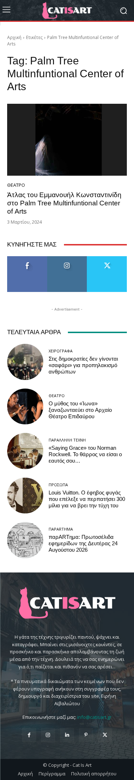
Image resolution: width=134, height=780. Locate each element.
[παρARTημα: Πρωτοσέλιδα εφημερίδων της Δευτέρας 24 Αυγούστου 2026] (25, 540)
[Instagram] (48, 735)
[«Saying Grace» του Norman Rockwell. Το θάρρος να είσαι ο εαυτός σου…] (25, 451)
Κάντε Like (27, 259)
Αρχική (14, 37)
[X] (105, 735)
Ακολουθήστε (67, 259)
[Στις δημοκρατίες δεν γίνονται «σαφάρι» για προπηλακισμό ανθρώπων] (25, 362)
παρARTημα (61, 529)
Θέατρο (16, 185)
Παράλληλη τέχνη (67, 440)
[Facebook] (29, 735)
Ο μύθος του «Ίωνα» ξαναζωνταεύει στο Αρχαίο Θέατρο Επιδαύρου (80, 410)
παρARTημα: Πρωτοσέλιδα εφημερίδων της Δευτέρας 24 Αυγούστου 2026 (83, 543)
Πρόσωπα (58, 485)
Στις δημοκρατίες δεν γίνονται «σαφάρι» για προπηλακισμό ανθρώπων (83, 365)
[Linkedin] (67, 735)
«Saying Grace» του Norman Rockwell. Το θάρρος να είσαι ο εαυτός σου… (85, 454)
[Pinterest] (86, 735)
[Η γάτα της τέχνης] (67, 10)
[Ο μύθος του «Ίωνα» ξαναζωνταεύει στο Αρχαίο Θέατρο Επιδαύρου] (25, 407)
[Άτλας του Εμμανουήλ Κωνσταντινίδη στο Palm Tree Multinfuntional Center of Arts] (67, 140)
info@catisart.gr (94, 717)
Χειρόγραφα (61, 351)
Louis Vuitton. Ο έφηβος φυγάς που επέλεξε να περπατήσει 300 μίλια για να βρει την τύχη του (87, 499)
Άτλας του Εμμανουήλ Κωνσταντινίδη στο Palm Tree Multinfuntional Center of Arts (64, 203)
